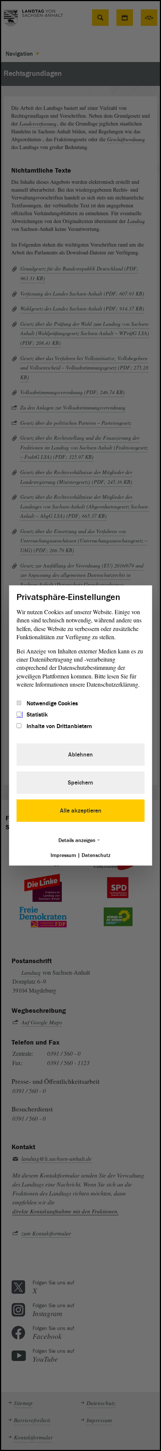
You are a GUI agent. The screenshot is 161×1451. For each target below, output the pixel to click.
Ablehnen (80, 754)
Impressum (63, 855)
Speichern (80, 782)
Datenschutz (96, 855)
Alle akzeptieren (80, 810)
